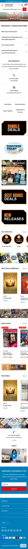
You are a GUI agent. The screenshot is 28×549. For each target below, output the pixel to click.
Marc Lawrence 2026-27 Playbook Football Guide (7, 353)
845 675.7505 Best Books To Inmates (14, 1)
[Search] (24, 9)
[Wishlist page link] (19, 5)
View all (24, 232)
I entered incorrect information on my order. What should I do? (12, 38)
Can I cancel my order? (8, 45)
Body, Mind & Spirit (20, 104)
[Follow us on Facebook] (3, 530)
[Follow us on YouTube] (14, 530)
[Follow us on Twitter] (6, 530)
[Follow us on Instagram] (8, 530)
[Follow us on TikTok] (17, 530)
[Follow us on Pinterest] (11, 530)
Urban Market (7, 104)
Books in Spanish (7, 111)
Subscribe (14, 489)
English (4, 522)
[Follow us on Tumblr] (20, 530)
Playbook (5, 351)
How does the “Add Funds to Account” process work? (10, 52)
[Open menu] (2, 5)
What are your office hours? (9, 31)
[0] (25, 5)
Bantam (5, 296)
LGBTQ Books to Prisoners (20, 111)
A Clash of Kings (7, 298)
